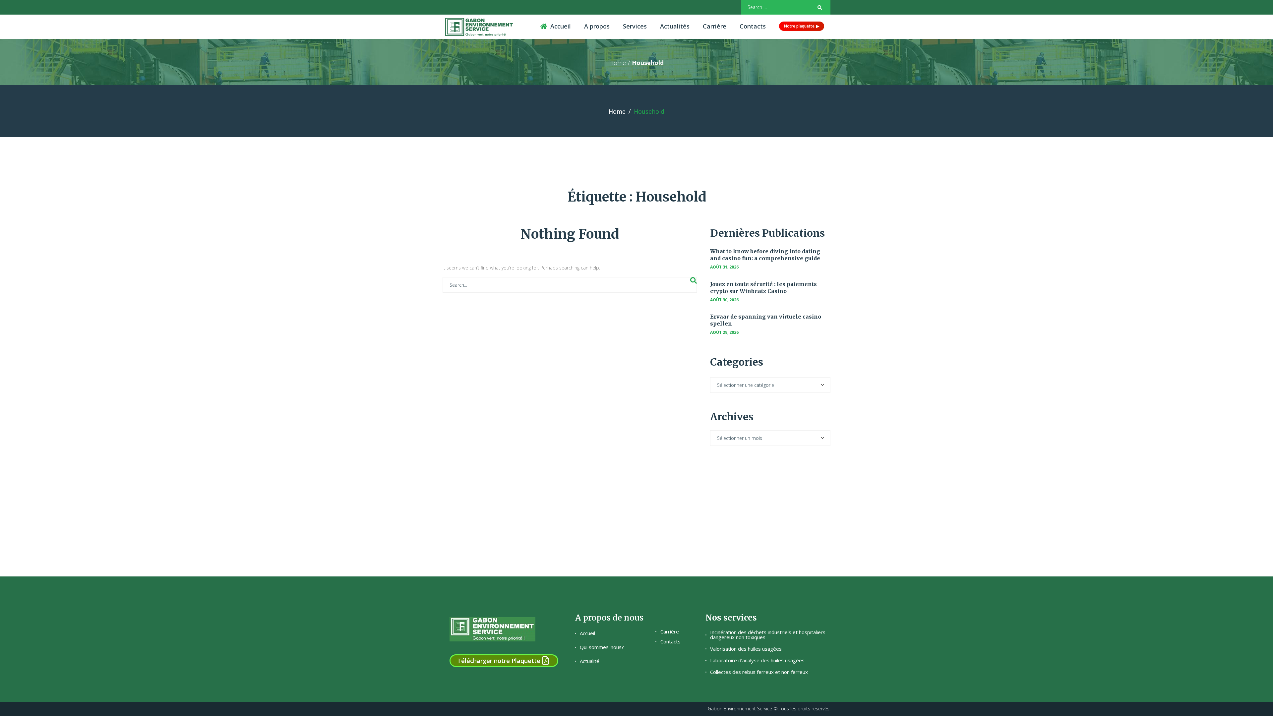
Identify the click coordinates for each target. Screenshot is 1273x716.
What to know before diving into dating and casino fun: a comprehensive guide (765, 255)
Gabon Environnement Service (740, 708)
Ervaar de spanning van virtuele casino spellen (765, 320)
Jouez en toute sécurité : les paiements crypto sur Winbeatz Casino (763, 287)
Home (617, 63)
